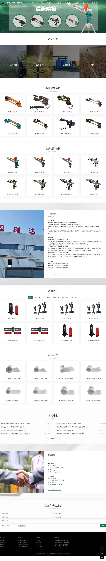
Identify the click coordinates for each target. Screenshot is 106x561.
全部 (30, 297)
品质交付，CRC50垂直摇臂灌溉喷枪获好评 (12, 427)
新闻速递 (76, 3)
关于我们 (40, 3)
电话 (102, 549)
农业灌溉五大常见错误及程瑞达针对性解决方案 (13, 430)
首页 (33, 3)
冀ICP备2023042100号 (41, 553)
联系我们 (85, 3)
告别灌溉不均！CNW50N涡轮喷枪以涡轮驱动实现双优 (15, 434)
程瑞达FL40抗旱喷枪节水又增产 (64, 430)
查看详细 (54, 274)
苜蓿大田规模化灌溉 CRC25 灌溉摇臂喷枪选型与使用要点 (71, 427)
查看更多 (53, 438)
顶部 (102, 557)
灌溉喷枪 (49, 3)
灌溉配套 (67, 3)
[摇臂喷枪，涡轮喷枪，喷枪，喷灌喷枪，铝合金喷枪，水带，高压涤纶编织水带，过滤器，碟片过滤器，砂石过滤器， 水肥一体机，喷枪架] (12, 3)
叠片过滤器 (37, 297)
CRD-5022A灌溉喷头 (23, 544)
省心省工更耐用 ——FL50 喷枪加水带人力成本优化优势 (15, 423)
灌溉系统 (58, 3)
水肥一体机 (74, 297)
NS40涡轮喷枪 (21, 540)
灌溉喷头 (2, 544)
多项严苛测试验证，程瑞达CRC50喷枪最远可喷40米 (70, 434)
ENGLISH (95, 3)
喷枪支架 (38, 542)
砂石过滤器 (47, 297)
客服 (102, 553)
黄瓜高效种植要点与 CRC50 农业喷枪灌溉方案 (68, 423)
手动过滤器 (56, 297)
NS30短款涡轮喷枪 (22, 542)
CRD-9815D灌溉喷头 (23, 546)
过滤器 (38, 540)
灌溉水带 (38, 544)
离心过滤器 (65, 297)
